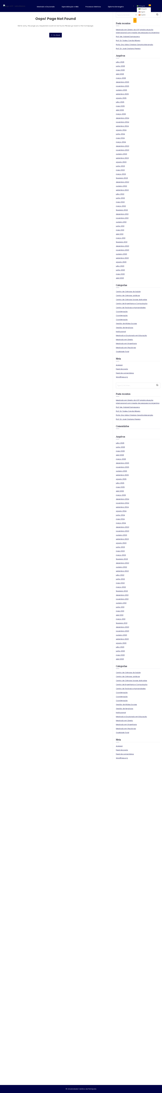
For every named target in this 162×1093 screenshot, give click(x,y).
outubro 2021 (121, 222)
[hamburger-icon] (150, 5)
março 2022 (121, 206)
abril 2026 (120, 74)
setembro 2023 (122, 158)
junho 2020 (120, 270)
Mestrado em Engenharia (126, 343)
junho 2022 (120, 198)
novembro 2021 (122, 218)
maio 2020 (120, 274)
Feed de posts (122, 369)
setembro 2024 (122, 126)
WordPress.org (122, 377)
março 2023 (121, 174)
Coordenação (122, 311)
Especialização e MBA (70, 7)
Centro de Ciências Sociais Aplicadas (131, 299)
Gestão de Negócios (124, 327)
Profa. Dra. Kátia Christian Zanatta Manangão (134, 44)
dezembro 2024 (122, 118)
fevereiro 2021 (121, 242)
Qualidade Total (122, 351)
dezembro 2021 (122, 214)
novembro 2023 (122, 150)
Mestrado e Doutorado (46, 7)
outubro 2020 (121, 254)
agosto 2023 (121, 162)
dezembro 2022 (122, 182)
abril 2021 (119, 234)
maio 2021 (120, 230)
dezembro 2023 (122, 146)
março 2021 (120, 238)
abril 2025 (120, 110)
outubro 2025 (121, 90)
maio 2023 (120, 170)
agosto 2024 (121, 130)
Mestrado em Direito (124, 339)
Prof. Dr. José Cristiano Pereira (128, 48)
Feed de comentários (125, 373)
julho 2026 (120, 62)
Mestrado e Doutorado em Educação (131, 335)
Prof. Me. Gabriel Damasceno (128, 36)
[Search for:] (138, 385)
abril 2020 (120, 278)
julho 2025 (120, 102)
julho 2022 (120, 194)
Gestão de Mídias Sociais (126, 323)
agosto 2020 (121, 262)
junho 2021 (120, 226)
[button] (47, 7)
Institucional (121, 331)
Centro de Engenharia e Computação (131, 303)
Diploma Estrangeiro (116, 7)
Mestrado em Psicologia (126, 347)
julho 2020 (120, 266)
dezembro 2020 (122, 246)
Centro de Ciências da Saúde (128, 291)
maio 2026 (120, 70)
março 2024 (121, 142)
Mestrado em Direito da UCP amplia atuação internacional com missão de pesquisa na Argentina (137, 31)
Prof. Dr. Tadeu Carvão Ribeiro (128, 40)
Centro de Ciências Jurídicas (128, 295)
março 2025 (121, 114)
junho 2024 (120, 134)
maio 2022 (120, 202)
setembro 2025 (122, 94)
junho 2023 (120, 166)
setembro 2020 (122, 258)
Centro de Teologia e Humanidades (131, 307)
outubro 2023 (121, 154)
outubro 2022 (121, 186)
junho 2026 (120, 66)
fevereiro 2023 (122, 178)
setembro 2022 (122, 190)
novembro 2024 (122, 122)
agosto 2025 (121, 98)
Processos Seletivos (93, 7)
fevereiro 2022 (122, 210)
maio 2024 (120, 138)
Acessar (119, 365)
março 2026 (121, 78)
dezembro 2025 (122, 82)
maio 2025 (120, 106)
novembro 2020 (122, 250)
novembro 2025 (122, 86)
